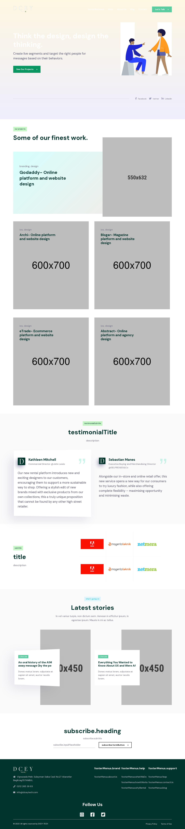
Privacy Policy (151, 824)
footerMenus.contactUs (161, 782)
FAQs (110, 9)
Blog (132, 9)
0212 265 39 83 (25, 786)
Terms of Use (166, 824)
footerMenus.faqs (158, 776)
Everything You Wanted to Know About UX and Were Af (117, 664)
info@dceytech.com (27, 792)
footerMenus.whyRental (133, 787)
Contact (143, 9)
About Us (121, 9)
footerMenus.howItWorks (134, 782)
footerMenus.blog (158, 787)
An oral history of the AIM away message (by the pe (35, 664)
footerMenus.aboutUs (105, 776)
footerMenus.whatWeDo (134, 776)
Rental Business (96, 9)
